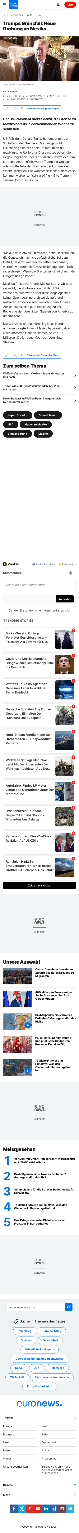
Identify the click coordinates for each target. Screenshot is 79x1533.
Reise (6, 1450)
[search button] (68, 1307)
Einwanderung (17, 433)
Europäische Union (39, 1386)
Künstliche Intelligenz (39, 1349)
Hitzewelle (57, 1368)
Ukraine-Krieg (52, 1331)
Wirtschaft (17, 1377)
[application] (39, 58)
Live (70, 4)
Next (6, 1442)
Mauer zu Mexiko (36, 424)
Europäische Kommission (52, 1377)
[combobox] (39, 1307)
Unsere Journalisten (15, 1466)
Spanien (26, 1340)
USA (38, 15)
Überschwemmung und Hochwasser (39, 1358)
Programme (49, 1458)
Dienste (8, 1485)
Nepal (19, 1368)
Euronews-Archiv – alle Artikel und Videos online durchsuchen (57, 1470)
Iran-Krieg (24, 1331)
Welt (29, 15)
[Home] (4, 14)
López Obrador (18, 415)
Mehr (6, 1494)
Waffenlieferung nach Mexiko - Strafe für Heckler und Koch (33, 375)
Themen (8, 1417)
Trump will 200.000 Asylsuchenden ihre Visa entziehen (31, 387)
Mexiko (43, 433)
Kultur (45, 1450)
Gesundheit (50, 1340)
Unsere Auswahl (21, 962)
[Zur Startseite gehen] (13, 4)
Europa (7, 1426)
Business (8, 1434)
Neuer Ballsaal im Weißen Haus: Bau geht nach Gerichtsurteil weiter (32, 400)
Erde (45, 1434)
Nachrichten (16, 15)
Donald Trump (48, 415)
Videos (7, 1458)
